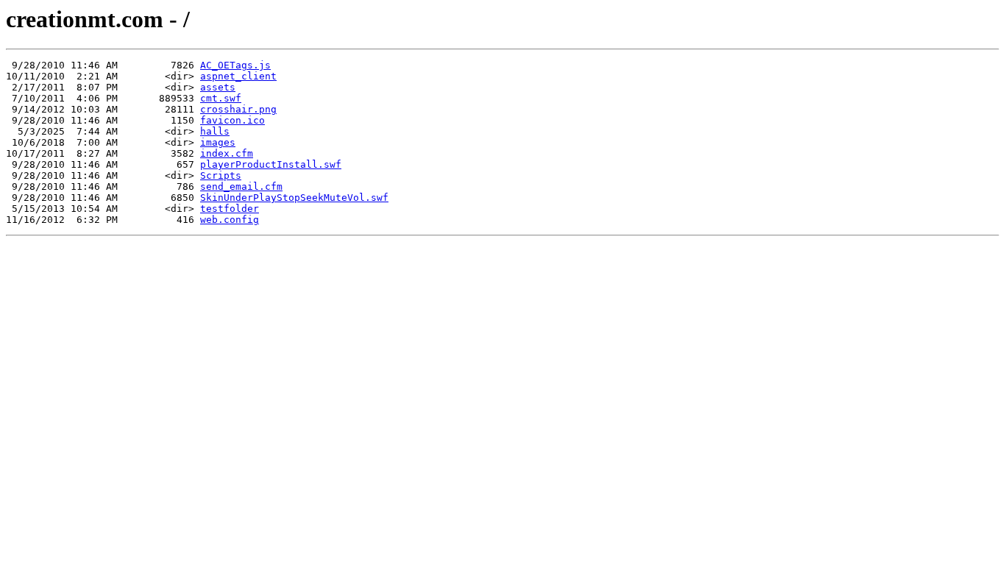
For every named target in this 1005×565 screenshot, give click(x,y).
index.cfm (226, 153)
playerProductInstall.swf (270, 164)
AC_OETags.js (235, 65)
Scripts (220, 175)
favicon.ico (232, 120)
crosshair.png (238, 109)
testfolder (229, 208)
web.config (229, 219)
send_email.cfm (241, 186)
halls (215, 131)
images (217, 142)
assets (217, 87)
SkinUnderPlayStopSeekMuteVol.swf (294, 197)
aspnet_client (238, 76)
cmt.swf (220, 98)
